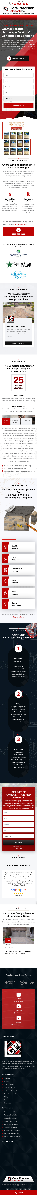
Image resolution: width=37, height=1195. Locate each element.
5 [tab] (13, 350)
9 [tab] (24, 350)
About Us (6, 1084)
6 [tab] (16, 350)
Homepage (7, 1081)
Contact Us (7, 1105)
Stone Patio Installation (11, 1126)
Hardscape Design (9, 1090)
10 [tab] (26, 350)
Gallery (6, 1099)
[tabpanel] (18, 946)
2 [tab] (5, 350)
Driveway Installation (10, 1114)
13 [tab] (34, 350)
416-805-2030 (20, 3)
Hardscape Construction (11, 1093)
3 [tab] (8, 350)
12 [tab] (31, 350)
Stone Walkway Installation (12, 1138)
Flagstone (27, 420)
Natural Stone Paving (10, 1123)
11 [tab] (29, 350)
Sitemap (6, 1102)
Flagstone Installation (10, 1117)
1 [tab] (3, 350)
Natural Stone (15, 421)
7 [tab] (18, 350)
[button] (34, 17)
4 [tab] (11, 350)
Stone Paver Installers (10, 1096)
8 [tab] (21, 350)
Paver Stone (5, 421)
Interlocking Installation (11, 1120)
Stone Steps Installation (19, 343)
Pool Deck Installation (10, 1129)
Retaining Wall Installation (12, 1132)
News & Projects (9, 1087)
